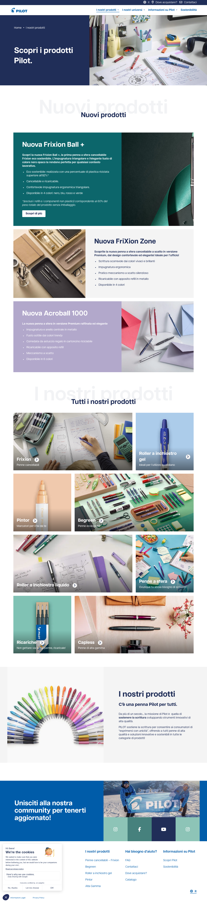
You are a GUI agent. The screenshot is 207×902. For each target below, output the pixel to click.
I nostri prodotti (106, 10)
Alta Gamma (93, 886)
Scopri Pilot (170, 860)
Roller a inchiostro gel (98, 873)
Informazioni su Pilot (161, 10)
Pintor (89, 879)
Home (18, 28)
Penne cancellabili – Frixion (102, 860)
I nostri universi (132, 10)
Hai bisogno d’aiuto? (141, 851)
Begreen (90, 866)
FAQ (127, 860)
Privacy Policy (38, 898)
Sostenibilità (189, 10)
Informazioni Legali (17, 898)
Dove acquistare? (136, 873)
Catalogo (130, 879)
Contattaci (131, 866)
